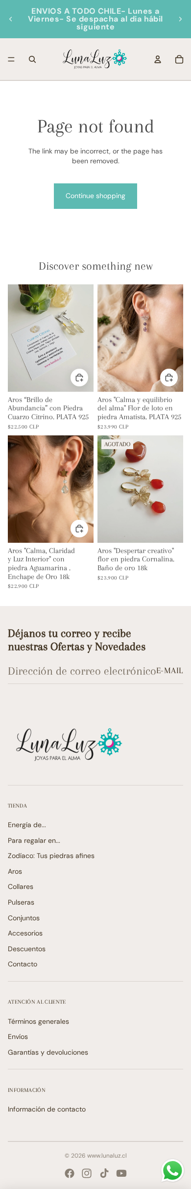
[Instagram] (87, 1173)
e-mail (169, 670)
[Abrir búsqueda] (32, 59)
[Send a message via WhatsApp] (172, 1170)
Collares (20, 886)
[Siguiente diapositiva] (180, 19)
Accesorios (25, 933)
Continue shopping (95, 195)
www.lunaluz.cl (107, 1156)
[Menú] (11, 59)
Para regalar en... (34, 840)
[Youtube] (121, 1173)
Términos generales (38, 1021)
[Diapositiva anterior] (11, 19)
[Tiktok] (104, 1173)
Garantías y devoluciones (48, 1052)
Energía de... (27, 824)
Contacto (22, 964)
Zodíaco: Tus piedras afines (51, 855)
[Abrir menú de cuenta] (157, 59)
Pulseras (21, 902)
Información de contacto (47, 1109)
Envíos (18, 1036)
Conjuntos (24, 917)
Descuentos (27, 948)
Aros (15, 871)
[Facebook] (69, 1173)
